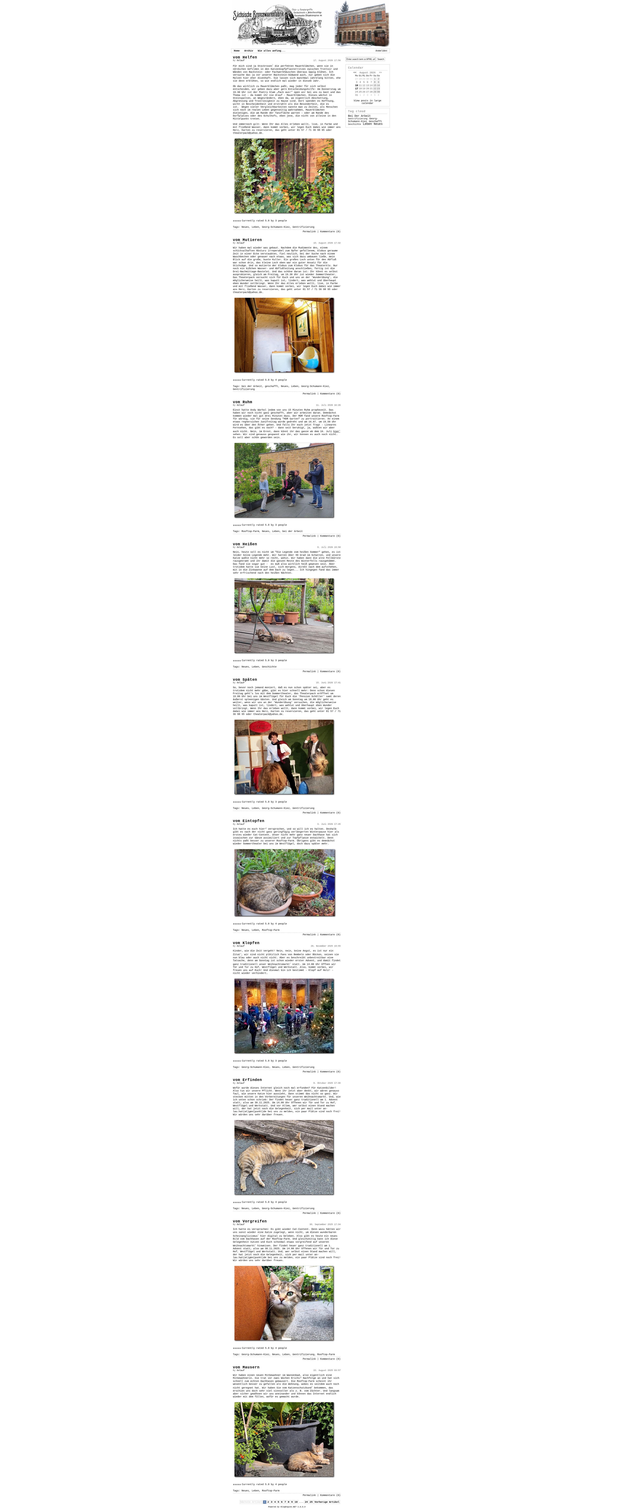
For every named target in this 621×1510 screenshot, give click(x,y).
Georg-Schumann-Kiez (276, 227)
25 (311, 1502)
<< (354, 72)
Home (237, 51)
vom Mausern (246, 1367)
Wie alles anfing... (271, 51)
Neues (245, 227)
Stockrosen (265, 66)
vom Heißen (245, 544)
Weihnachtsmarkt (279, 964)
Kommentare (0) (330, 231)
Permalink (309, 231)
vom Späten (245, 680)
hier (336, 431)
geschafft (271, 386)
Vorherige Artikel (327, 1502)
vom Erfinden (247, 1080)
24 (306, 1502)
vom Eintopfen (248, 821)
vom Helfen (245, 57)
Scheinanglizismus (246, 1236)
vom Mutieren (247, 240)
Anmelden (381, 51)
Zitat (237, 954)
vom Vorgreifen (250, 1221)
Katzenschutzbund (300, 1388)
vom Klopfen (246, 943)
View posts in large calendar (367, 102)
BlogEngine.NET (288, 1507)
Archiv (248, 51)
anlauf (241, 60)
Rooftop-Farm (250, 531)
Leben (255, 227)
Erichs (295, 1378)
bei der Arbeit (252, 386)
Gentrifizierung (303, 227)
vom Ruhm (242, 402)
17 (356, 88)
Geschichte (269, 667)
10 (296, 1502)
